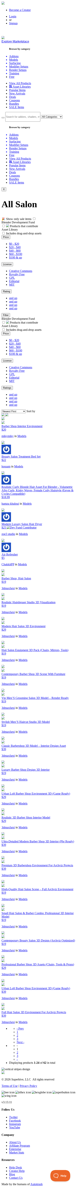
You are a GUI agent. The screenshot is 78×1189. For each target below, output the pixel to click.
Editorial (14, 281)
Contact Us (16, 1177)
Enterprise (15, 1149)
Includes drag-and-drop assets (23, 233)
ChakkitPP (8, 564)
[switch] (34, 218)
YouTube (14, 1127)
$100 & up (15, 257)
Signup (13, 23)
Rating (6, 291)
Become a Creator (20, 10)
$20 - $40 (15, 247)
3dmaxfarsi (8, 588)
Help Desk (15, 1167)
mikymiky (8, 436)
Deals (12, 96)
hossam (6, 466)
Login (12, 16)
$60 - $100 (15, 254)
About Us (15, 1142)
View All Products (20, 83)
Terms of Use (10, 1085)
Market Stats (16, 1152)
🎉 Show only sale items (16, 219)
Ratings (7, 387)
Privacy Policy (28, 1085)
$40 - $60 (15, 250)
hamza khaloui (10, 503)
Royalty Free (17, 274)
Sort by (31, 411)
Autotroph (36, 1184)
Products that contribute (23, 226)
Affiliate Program (19, 1145)
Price (6, 237)
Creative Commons (20, 271)
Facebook (15, 1120)
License (7, 264)
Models (21, 436)
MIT (12, 284)
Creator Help (17, 1170)
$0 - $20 (14, 243)
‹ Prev (20, 1028)
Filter (6, 315)
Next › (20, 1042)
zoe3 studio (8, 534)
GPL (12, 277)
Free (11, 76)
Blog (12, 1174)
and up (13, 298)
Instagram (15, 1124)
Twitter (13, 1117)
